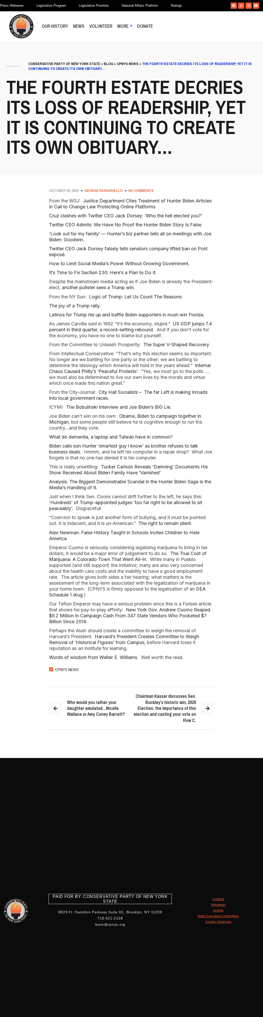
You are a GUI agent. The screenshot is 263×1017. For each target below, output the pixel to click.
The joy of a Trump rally (74, 305)
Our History (55, 26)
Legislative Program (51, 5)
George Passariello (103, 190)
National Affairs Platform (140, 5)
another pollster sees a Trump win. (98, 287)
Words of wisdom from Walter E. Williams (93, 657)
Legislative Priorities (94, 5)
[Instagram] (249, 6)
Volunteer (100, 26)
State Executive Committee (218, 916)
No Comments (141, 190)
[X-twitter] (241, 6)
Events (218, 910)
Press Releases (12, 5)
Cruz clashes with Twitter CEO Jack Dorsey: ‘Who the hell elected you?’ (125, 215)
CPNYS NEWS (67, 669)
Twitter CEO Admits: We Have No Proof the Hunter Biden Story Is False (125, 224)
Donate (145, 26)
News (78, 26)
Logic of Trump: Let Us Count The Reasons (135, 296)
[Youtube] (256, 6)
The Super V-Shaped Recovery (176, 344)
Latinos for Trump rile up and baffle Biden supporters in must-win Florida (126, 314)
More (122, 26)
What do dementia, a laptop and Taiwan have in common (109, 437)
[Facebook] (234, 6)
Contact (218, 899)
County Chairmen (218, 922)
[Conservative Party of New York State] (21, 26)
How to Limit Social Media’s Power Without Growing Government (118, 263)
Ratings (176, 5)
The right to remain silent (164, 523)
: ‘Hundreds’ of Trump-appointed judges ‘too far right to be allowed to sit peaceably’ (126, 502)
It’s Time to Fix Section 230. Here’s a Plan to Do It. (103, 272)
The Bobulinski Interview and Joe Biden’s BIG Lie (118, 407)
